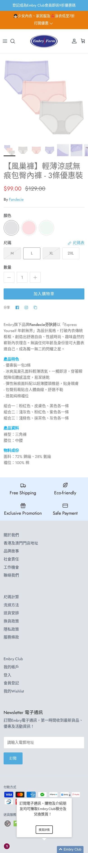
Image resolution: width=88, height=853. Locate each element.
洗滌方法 (11, 605)
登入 (7, 675)
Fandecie (16, 199)
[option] (44, 97)
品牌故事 (11, 551)
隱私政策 (11, 629)
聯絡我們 (11, 575)
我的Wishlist (14, 691)
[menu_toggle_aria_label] (5, 41)
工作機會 (11, 567)
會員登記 (11, 683)
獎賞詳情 (44, 830)
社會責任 (11, 559)
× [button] (70, 795)
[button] (49, 849)
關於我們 (11, 535)
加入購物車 (44, 294)
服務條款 (11, 637)
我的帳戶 (11, 667)
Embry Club (13, 659)
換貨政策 (11, 621)
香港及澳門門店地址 (21, 543)
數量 (7, 267)
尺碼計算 (11, 597)
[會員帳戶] (73, 41)
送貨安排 (11, 613)
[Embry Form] (44, 41)
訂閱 (13, 758)
